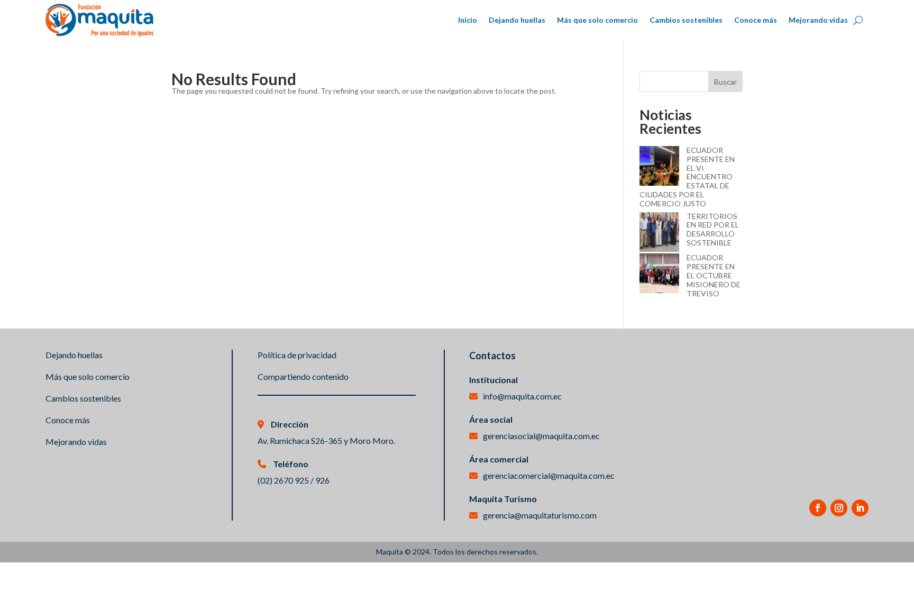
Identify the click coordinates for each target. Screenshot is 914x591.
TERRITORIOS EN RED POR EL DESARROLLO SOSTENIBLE (713, 229)
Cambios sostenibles (686, 19)
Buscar (725, 81)
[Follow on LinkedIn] (860, 507)
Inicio (467, 19)
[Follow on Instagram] (838, 507)
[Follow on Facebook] (817, 507)
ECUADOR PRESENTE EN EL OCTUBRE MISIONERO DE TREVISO (714, 275)
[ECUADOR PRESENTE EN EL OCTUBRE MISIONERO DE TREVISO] (659, 274)
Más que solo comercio (597, 19)
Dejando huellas (517, 19)
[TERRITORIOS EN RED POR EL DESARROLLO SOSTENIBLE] (659, 233)
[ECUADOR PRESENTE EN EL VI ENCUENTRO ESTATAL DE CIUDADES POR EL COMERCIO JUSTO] (659, 167)
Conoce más (755, 19)
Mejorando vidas (818, 19)
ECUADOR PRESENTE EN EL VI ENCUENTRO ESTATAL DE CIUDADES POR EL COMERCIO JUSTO (687, 177)
